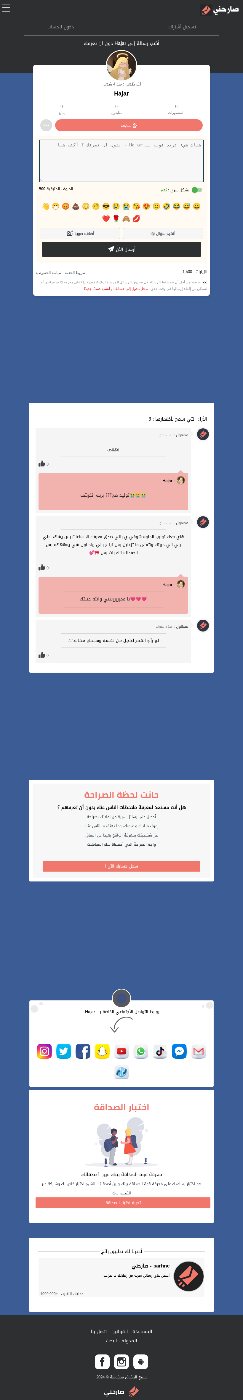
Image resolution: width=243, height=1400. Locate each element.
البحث (111, 1340)
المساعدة (141, 1331)
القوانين (119, 1331)
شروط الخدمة (75, 273)
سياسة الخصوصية (49, 273)
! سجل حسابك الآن (121, 866)
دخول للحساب (60, 27)
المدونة (128, 1340)
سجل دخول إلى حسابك (131, 289)
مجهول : (173, 435)
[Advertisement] (121, 349)
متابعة (126, 125)
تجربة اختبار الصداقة (123, 1203)
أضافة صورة (83, 233)
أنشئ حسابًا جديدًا (97, 289)
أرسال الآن (124, 249)
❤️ (106, 219)
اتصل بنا (99, 1331)
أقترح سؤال (162, 233)
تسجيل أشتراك (182, 27)
